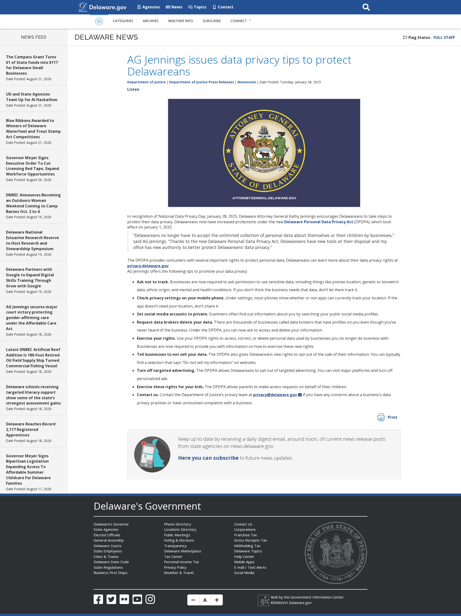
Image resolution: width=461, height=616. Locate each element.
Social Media (244, 572)
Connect (238, 20)
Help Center (244, 556)
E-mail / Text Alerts (250, 567)
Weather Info (180, 20)
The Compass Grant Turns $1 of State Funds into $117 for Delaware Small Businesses (32, 65)
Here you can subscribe (208, 457)
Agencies (150, 7)
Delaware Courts (107, 545)
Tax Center (173, 556)
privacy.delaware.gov (148, 265)
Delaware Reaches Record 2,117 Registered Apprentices (30, 429)
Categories (123, 20)
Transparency (175, 545)
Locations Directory (180, 529)
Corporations (245, 529)
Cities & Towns (106, 556)
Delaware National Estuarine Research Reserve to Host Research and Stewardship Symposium (32, 240)
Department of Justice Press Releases (201, 82)
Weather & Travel (179, 572)
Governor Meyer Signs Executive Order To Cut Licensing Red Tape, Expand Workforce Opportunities (32, 166)
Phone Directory (177, 524)
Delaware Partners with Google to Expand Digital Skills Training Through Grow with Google (30, 278)
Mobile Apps (244, 561)
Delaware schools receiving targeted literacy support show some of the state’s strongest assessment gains (33, 395)
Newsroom (246, 82)
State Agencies (106, 529)
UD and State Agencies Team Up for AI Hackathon (31, 96)
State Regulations (108, 567)
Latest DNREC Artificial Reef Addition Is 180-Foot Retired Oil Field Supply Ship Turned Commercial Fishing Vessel (33, 358)
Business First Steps (110, 572)
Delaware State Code (111, 561)
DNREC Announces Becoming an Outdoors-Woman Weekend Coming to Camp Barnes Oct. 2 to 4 (33, 203)
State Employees (108, 551)
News (176, 7)
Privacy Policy (175, 567)
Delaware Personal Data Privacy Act (318, 221)
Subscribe (212, 20)
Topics (199, 7)
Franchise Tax (245, 534)
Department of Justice (146, 82)
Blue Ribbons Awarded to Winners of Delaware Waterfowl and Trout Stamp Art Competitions (33, 129)
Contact (225, 7)
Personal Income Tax (181, 561)
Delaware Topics (248, 551)
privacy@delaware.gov (275, 394)
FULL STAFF (444, 37)
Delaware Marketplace (182, 551)
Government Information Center (317, 597)
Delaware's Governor (111, 524)
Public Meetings (177, 534)
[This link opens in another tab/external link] (83, 6)
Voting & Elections (179, 540)
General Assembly (109, 540)
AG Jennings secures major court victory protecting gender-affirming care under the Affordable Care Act (31, 317)
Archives (150, 20)
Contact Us (243, 524)
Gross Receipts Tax (250, 540)
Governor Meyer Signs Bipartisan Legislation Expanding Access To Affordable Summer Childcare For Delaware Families (28, 469)
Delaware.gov (300, 602)
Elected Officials (107, 534)
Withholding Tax (247, 545)
